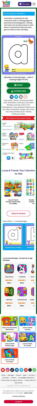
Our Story (26, 4)
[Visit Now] (21, 145)
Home (3, 375)
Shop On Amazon (19, 213)
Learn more (28, 393)
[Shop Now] (4, 146)
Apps (24, 375)
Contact (13, 378)
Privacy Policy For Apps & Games (11, 380)
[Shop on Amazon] (10, 131)
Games (18, 375)
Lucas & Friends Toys (13, 170)
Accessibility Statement (26, 378)
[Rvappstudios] (6, 3)
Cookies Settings (18, 396)
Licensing (5, 378)
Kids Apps (11, 375)
